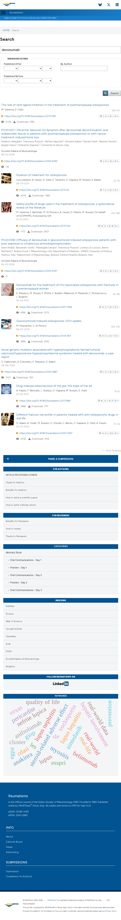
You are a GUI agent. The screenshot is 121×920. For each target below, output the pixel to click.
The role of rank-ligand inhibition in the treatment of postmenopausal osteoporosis (55, 105)
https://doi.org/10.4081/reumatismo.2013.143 (44, 225)
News (9, 846)
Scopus (10, 613)
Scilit (8, 644)
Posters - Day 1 (18, 567)
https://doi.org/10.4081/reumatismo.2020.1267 (45, 433)
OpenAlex (11, 636)
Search (114, 93)
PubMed (10, 606)
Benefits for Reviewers (17, 521)
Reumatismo (16, 13)
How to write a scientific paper (21, 497)
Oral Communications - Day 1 (25, 560)
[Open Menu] (3, 12)
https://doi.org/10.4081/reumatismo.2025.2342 (31, 161)
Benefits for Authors (16, 490)
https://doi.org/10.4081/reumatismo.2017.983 (45, 400)
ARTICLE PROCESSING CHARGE (21, 475)
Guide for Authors (15, 482)
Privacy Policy (111, 911)
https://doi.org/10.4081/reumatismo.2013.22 (44, 189)
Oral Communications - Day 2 (26, 575)
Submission (12, 871)
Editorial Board (14, 841)
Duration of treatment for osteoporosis (41, 175)
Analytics (10, 666)
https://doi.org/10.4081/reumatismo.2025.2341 (30, 270)
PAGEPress (24, 805)
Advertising (12, 852)
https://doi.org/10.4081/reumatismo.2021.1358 (45, 307)
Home (6, 30)
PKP (74, 805)
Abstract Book (14, 552)
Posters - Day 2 (18, 582)
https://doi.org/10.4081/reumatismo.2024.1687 (30, 371)
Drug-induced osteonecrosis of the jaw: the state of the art (54, 386)
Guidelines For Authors (19, 876)
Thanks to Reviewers (16, 536)
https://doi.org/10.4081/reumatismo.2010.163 (30, 116)
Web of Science (14, 621)
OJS (88, 805)
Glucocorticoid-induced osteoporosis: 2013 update (48, 321)
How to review (13, 528)
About (9, 836)
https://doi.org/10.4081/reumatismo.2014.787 (45, 335)
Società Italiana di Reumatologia (22, 659)
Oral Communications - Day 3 (26, 590)
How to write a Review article (21, 505)
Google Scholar (14, 629)
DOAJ (9, 651)
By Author (66, 63)
